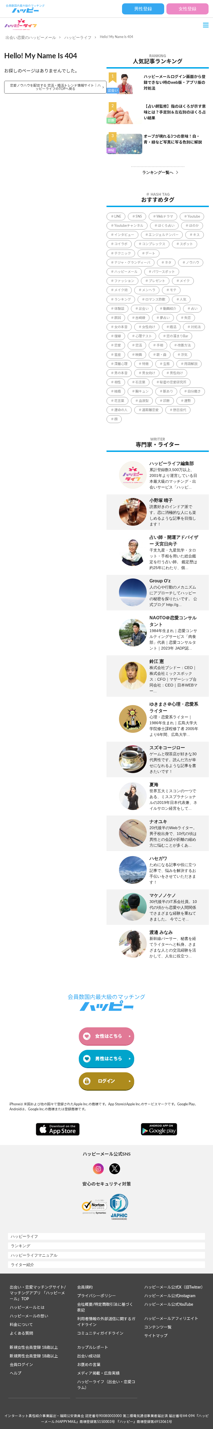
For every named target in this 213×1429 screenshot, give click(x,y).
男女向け (148, 373)
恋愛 (117, 345)
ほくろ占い (166, 225)
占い (194, 308)
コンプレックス (153, 244)
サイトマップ (156, 1336)
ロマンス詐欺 (155, 299)
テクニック (122, 253)
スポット (186, 244)
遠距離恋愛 (150, 410)
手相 (159, 345)
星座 (117, 354)
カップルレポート (92, 1348)
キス (196, 235)
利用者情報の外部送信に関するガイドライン (106, 1322)
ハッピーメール (126, 271)
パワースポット (163, 271)
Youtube (193, 216)
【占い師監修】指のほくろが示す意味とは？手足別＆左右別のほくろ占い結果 (175, 112)
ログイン (106, 1081)
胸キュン (142, 391)
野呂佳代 (179, 410)
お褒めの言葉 (88, 1365)
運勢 (187, 400)
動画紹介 (169, 308)
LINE (117, 216)
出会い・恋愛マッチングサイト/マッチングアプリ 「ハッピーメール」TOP (38, 1293)
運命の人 (121, 410)
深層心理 (121, 364)
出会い (113, 90)
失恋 (187, 317)
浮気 (184, 354)
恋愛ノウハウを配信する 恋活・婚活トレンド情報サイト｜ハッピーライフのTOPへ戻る (55, 87)
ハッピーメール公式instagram (170, 1296)
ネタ (168, 262)
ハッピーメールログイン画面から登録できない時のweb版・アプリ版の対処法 (175, 82)
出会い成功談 (88, 1356)
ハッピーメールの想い (29, 1316)
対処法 (196, 327)
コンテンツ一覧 (157, 1327)
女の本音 (121, 327)
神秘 (111, 150)
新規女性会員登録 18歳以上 (34, 1348)
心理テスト (143, 336)
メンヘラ (148, 290)
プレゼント (157, 281)
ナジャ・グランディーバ (132, 262)
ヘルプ (15, 1373)
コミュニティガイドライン (100, 1333)
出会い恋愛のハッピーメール (31, 37)
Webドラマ (164, 216)
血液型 (144, 400)
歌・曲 (161, 354)
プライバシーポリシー (96, 1296)
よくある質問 (21, 1333)
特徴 (145, 364)
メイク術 (121, 290)
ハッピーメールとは (27, 1308)
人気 (183, 299)
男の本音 (121, 373)
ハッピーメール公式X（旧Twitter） (174, 1287)
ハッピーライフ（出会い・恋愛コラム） (106, 1385)
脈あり (168, 391)
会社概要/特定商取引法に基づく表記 (105, 1307)
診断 (111, 120)
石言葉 (140, 382)
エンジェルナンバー (164, 235)
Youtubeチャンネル (128, 225)
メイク (185, 281)
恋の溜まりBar (177, 336)
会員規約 (85, 1287)
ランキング (122, 299)
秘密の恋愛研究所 (173, 382)
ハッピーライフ (78, 37)
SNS (139, 216)
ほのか (194, 225)
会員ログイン (21, 1365)
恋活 (138, 345)
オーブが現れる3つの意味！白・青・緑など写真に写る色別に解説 (173, 139)
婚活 (173, 327)
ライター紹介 (22, 1264)
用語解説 (190, 364)
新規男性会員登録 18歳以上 (34, 1356)
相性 (117, 382)
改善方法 (184, 345)
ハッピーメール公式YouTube (168, 1305)
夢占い (165, 317)
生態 (166, 364)
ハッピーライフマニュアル (34, 1255)
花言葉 (119, 400)
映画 (138, 354)
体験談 (119, 308)
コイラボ (121, 244)
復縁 (117, 336)
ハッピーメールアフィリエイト (171, 1319)
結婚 (117, 391)
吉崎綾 (140, 317)
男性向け (176, 373)
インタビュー (124, 235)
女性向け (148, 327)
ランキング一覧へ (157, 172)
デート (150, 253)
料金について (21, 1325)
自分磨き (194, 391)
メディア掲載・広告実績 (98, 1373)
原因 (117, 317)
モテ (173, 290)
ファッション (124, 281)
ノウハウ (192, 262)
